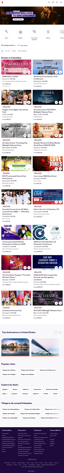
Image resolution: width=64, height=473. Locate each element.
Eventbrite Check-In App (7, 441)
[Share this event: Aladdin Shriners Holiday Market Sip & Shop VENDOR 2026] (60, 135)
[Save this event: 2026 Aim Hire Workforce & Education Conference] (56, 237)
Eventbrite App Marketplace (8, 443)
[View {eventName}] (16, 67)
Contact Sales (53, 435)
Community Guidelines (7, 447)
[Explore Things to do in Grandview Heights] (42, 413)
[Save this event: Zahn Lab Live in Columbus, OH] (56, 202)
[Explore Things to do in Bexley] (37, 417)
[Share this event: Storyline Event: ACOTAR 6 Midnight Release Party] (60, 102)
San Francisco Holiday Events (41, 437)
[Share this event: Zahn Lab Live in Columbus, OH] (60, 202)
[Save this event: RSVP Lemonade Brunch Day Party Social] (25, 168)
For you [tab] (7, 51)
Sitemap (4, 451)
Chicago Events (37, 447)
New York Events (38, 445)
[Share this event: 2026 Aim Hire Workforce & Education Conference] (60, 237)
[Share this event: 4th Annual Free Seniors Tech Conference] (60, 72)
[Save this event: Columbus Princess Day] (25, 303)
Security (56, 462)
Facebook (52, 439)
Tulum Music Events (38, 439)
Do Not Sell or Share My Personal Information (32, 466)
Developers (9, 464)
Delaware (35, 393)
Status (15, 464)
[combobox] (30, 45)
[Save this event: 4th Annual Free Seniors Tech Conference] (56, 72)
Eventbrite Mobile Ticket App (9, 439)
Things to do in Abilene (9, 370)
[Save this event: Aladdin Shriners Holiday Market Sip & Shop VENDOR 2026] (56, 135)
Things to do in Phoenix (27, 370)
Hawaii (55, 393)
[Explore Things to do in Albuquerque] (58, 370)
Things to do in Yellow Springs (53, 409)
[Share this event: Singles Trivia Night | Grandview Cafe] (29, 102)
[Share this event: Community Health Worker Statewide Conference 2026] (29, 237)
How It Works (7, 462)
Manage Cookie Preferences (48, 464)
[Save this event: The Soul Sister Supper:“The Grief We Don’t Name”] (25, 267)
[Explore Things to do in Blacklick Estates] (61, 417)
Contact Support (54, 433)
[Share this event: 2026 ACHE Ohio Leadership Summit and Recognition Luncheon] (60, 267)
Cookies (38, 464)
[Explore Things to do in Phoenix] (36, 370)
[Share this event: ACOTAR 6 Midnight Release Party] (60, 303)
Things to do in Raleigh (8, 374)
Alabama (4, 389)
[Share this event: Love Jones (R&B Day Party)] (60, 168)
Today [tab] (14, 51)
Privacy (25, 464)
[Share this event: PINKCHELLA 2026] (29, 72)
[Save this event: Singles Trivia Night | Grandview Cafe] (25, 102)
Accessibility (32, 464)
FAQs (3, 449)
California (25, 389)
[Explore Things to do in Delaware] (61, 413)
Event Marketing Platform (8, 437)
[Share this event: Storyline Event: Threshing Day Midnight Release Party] (29, 135)
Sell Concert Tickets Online (24, 439)
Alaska (4, 393)
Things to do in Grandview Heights (30, 413)
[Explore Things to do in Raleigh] (17, 374)
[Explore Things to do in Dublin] (17, 413)
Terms (20, 464)
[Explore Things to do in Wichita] (35, 374)
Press (46, 462)
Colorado (25, 393)
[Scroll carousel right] (60, 332)
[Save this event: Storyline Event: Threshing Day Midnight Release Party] (25, 135)
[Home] (2, 3)
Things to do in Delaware (52, 413)
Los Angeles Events (38, 451)
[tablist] (14, 51)
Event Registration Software (8, 445)
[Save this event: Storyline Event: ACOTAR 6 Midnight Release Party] (56, 102)
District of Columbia (52, 389)
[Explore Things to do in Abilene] (17, 370)
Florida (46, 393)
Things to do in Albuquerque (48, 370)
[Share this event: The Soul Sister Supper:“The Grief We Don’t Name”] (29, 267)
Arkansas (14, 393)
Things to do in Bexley (29, 418)
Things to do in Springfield (9, 418)
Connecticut (37, 389)
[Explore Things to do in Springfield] (19, 417)
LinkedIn (52, 441)
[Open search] (49, 2)
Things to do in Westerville (32, 409)
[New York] (15, 355)
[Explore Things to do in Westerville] (41, 409)
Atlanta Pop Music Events (40, 443)
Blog (32, 462)
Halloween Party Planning (24, 449)
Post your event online (23, 455)
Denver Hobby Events (39, 441)
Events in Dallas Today (39, 449)
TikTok (51, 445)
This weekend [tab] (22, 51)
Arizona (15, 389)
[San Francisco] (45, 355)
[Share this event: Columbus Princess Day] (29, 303)
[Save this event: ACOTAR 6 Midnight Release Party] (56, 303)
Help (36, 462)
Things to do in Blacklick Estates (50, 418)
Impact (50, 462)
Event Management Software (25, 447)
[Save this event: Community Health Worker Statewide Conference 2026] (25, 237)
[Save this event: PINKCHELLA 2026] (25, 72)
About (28, 462)
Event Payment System (23, 441)
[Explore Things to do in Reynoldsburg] (21, 409)
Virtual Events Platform (23, 451)
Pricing (3, 435)
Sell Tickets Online (22, 433)
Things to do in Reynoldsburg (10, 409)
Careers (41, 462)
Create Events (5, 433)
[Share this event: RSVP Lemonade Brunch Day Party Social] (29, 168)
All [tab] (2, 51)
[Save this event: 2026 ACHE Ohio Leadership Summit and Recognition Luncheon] (56, 267)
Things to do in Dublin (8, 413)
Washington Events (38, 453)
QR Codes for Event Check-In (25, 453)
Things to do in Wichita (27, 374)
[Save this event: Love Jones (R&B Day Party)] (56, 168)
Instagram (52, 443)
